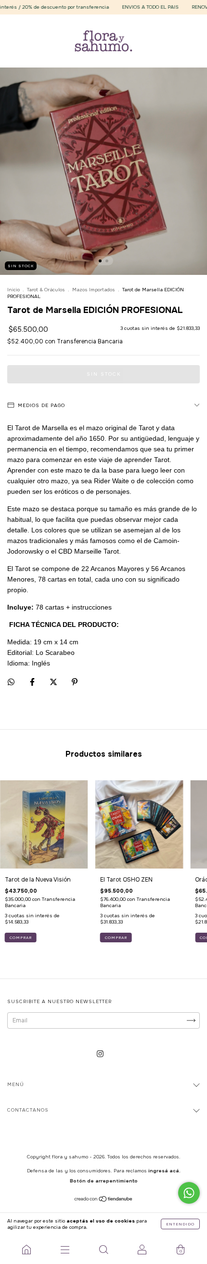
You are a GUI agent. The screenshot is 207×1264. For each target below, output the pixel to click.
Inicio (13, 289)
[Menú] (65, 1249)
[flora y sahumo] (26, 1249)
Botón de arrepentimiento (104, 1181)
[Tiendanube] (104, 1200)
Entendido (180, 1224)
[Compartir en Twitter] (54, 682)
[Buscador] (103, 1249)
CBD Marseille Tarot (88, 551)
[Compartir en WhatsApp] (11, 682)
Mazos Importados (93, 289)
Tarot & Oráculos (46, 289)
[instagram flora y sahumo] (100, 1054)
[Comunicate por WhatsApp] (189, 1193)
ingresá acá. (164, 1171)
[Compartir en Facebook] (33, 682)
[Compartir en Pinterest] (74, 682)
